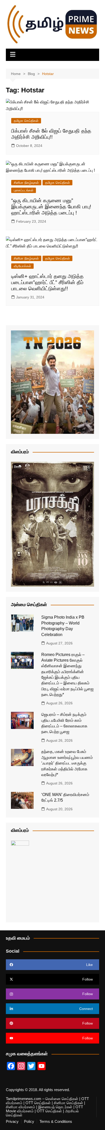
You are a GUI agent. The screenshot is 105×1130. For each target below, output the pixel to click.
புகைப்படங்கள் (23, 190)
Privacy (12, 1122)
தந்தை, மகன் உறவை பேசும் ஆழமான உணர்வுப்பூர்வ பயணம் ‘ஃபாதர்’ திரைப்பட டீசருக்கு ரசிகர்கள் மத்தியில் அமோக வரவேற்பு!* (67, 763)
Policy (29, 1122)
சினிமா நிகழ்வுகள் (26, 183)
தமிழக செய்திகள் (26, 121)
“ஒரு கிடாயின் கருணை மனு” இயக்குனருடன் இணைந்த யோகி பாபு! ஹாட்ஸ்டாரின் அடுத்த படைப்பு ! (51, 207)
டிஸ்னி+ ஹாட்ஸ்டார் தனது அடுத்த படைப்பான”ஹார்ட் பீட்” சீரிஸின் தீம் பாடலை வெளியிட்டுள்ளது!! (47, 282)
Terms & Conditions (56, 1122)
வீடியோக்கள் (22, 266)
